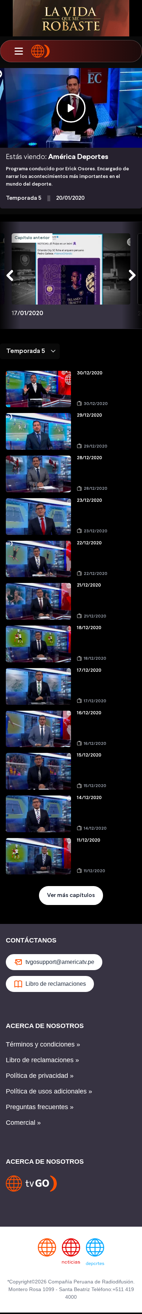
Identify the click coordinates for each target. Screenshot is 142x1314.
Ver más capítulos (71, 895)
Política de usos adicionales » (49, 1091)
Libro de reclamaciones (55, 984)
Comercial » (23, 1122)
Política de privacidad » (40, 1075)
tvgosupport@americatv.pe (59, 962)
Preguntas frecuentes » (40, 1107)
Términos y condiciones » (43, 1044)
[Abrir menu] (18, 51)
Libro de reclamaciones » (42, 1060)
